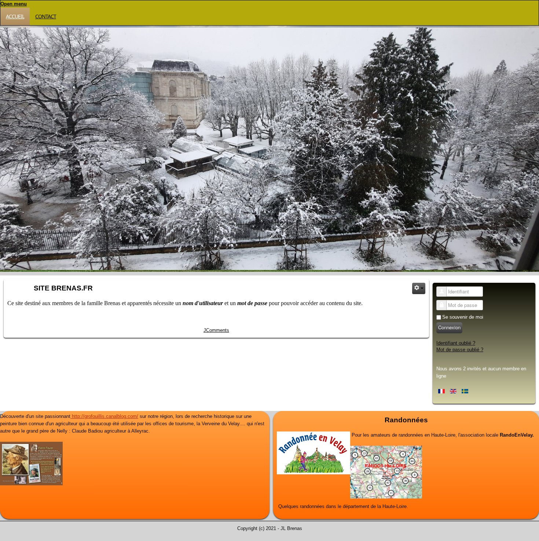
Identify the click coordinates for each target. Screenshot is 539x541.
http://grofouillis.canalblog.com (103, 416)
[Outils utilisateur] (418, 288)
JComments (216, 330)
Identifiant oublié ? (455, 343)
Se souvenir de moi (462, 317)
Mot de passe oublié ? (459, 349)
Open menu (13, 4)
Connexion (449, 327)
